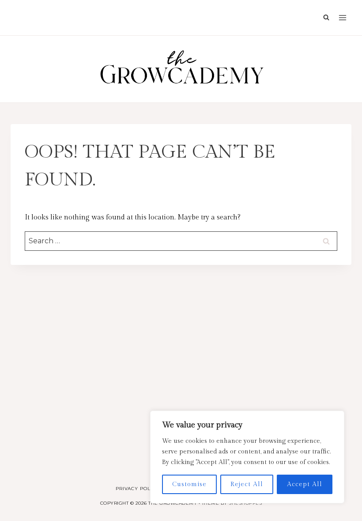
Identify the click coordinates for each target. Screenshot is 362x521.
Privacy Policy (137, 488)
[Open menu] (342, 17)
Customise (189, 484)
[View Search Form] (324, 18)
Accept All (304, 484)
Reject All (246, 484)
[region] (247, 457)
